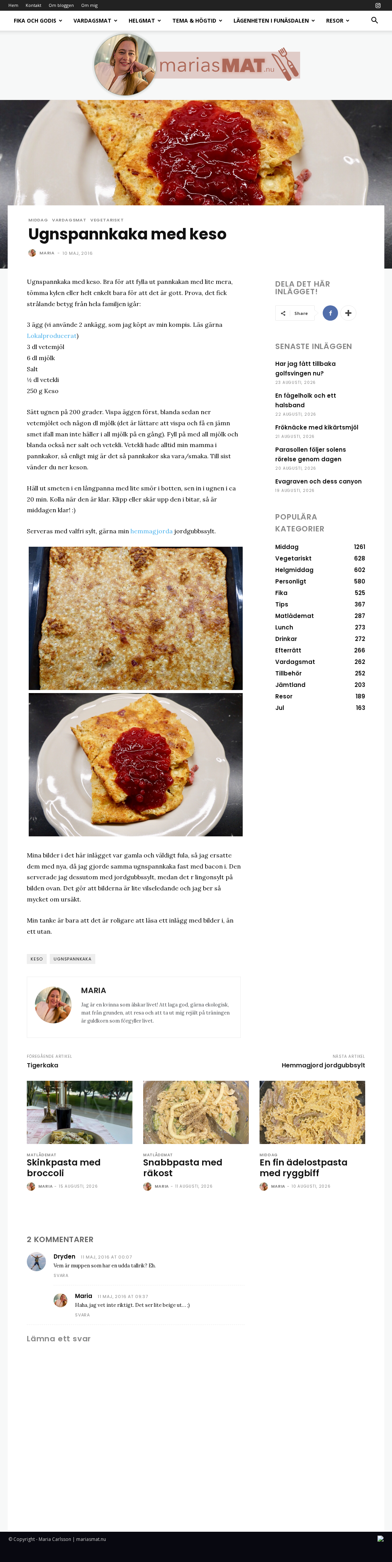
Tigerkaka (42, 1065)
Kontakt (33, 5)
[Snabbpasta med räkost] (196, 1112)
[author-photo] (32, 1187)
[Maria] (33, 253)
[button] (374, 21)
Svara (61, 1275)
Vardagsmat (92, 20)
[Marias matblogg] (196, 65)
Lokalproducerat (52, 335)
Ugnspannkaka (72, 959)
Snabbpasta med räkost (182, 1167)
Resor (334, 20)
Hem (13, 5)
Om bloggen (61, 5)
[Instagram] (378, 5)
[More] (348, 313)
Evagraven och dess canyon (318, 481)
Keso (37, 959)
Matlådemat (42, 1155)
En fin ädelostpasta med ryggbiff (304, 1167)
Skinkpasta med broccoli (64, 1167)
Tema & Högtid (194, 20)
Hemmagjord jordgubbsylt (323, 1065)
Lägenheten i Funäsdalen (271, 20)
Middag (38, 220)
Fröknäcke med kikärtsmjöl (316, 427)
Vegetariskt (107, 220)
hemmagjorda (152, 531)
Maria (47, 253)
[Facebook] (330, 313)
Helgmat (142, 20)
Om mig (89, 5)
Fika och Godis (35, 20)
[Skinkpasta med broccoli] (79, 1112)
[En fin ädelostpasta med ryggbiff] (312, 1112)
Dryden (64, 1256)
